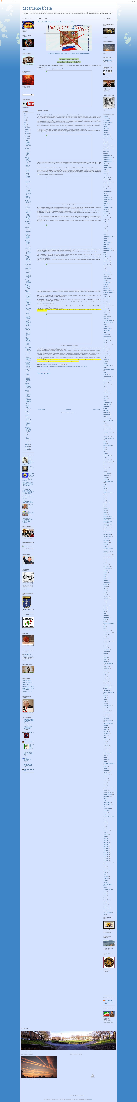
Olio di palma (106, 617)
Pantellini (105, 647)
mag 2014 (27, 444)
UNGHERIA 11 (106, 844)
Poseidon (105, 681)
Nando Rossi (106, 580)
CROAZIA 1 (105, 310)
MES (104, 560)
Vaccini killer (106, 870)
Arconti (104, 169)
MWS (104, 578)
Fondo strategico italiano (108, 369)
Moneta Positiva (106, 568)
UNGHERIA (105, 838)
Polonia (105, 676)
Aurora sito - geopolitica (27, 682)
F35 (104, 357)
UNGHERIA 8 (106, 858)
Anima (104, 153)
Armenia (105, 173)
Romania (105, 725)
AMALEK (105, 143)
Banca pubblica (106, 191)
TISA (104, 819)
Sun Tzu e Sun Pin (107, 804)
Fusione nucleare (107, 384)
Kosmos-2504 (106, 475)
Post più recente (41, 409)
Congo (104, 294)
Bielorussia (105, 209)
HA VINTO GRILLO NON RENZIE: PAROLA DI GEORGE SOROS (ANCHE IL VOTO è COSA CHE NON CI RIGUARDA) (28, 491)
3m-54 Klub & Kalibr (107, 122)
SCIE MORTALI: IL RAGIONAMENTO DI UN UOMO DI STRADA (28, 294)
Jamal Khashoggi (107, 455)
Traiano (105, 824)
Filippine (105, 363)
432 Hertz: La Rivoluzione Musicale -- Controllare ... (28, 184)
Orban (104, 628)
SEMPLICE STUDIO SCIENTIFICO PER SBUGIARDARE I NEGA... (28, 161)
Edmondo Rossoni (107, 328)
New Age (105, 590)
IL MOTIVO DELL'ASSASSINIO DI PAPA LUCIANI (28, 423)
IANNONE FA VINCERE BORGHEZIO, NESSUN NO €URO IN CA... (28, 430)
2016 (25, 122)
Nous (104, 603)
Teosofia (105, 812)
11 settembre (106, 118)
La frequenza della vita (108, 481)
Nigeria (104, 594)
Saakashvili (105, 739)
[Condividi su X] (63, 364)
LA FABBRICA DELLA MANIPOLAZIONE (28, 270)
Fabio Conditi (106, 359)
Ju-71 (104, 457)
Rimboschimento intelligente (106, 715)
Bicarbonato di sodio (107, 207)
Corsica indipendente (107, 305)
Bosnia (104, 223)
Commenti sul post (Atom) (71, 412)
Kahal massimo (106, 459)
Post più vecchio (96, 409)
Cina (104, 270)
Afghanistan (105, 130)
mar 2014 (27, 448)
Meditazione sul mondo (108, 548)
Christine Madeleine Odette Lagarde (107, 265)
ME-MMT (105, 546)
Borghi (104, 221)
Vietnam (105, 880)
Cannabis (105, 238)
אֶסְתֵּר (104, 914)
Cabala (104, 234)
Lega (104, 486)
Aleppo (104, 141)
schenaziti (105, 748)
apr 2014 (27, 446)
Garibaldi (105, 388)
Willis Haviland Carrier (108, 889)
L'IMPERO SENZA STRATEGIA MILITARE (28, 417)
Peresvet (105, 661)
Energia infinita (106, 336)
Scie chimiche (106, 750)
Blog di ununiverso (28, 764)
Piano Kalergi (106, 668)
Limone (104, 495)
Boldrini (105, 215)
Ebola (104, 324)
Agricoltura (105, 132)
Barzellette (105, 195)
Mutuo (104, 576)
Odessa (105, 609)
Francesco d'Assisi (107, 376)
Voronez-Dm (106, 882)
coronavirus (105, 296)
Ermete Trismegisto (107, 344)
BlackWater (105, 213)
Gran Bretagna (106, 418)
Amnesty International (108, 146)
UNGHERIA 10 (106, 842)
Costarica (105, 308)
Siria (104, 776)
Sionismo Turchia (107, 774)
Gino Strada (105, 410)
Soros (104, 784)
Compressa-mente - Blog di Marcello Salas (28, 689)
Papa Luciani (106, 651)
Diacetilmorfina (106, 316)
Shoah (104, 761)
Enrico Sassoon (106, 340)
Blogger (90, 1099)
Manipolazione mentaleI (108, 531)
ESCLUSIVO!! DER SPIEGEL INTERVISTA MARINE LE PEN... (28, 350)
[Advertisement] (112, 985)
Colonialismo (106, 288)
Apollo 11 (105, 163)
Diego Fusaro (106, 318)
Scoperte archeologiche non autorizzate (108, 753)
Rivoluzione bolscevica (108, 723)
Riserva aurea (106, 718)
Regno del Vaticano (107, 705)
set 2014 (27, 133)
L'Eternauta (105, 479)
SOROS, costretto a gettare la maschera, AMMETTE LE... (27, 378)
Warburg (105, 887)
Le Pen (104, 484)
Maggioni (105, 514)
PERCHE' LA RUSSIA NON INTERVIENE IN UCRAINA (28, 393)
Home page (68, 409)
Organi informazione (71, 366)
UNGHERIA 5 (106, 852)
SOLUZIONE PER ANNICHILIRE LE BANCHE (27, 286)
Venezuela (85, 366)
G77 (104, 386)
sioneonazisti (106, 770)
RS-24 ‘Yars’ (106, 731)
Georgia (105, 396)
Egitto (104, 332)
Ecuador (105, 326)
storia (104, 800)
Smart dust (105, 780)
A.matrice (105, 126)
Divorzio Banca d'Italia (108, 322)
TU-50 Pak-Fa (106, 830)
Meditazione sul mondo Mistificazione (108, 552)
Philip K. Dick (106, 666)
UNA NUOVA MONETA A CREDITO (31, 506)
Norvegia (105, 601)
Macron (105, 510)
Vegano (105, 872)
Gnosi (104, 416)
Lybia (104, 504)
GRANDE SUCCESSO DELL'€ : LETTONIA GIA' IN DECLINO (27, 217)
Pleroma (105, 670)
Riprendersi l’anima (28, 765)
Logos (104, 500)
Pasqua (105, 653)
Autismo (105, 183)
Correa (104, 301)
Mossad (105, 572)
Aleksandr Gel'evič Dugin (108, 138)
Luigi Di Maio (106, 502)
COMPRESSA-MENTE (29, 732)
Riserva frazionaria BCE (108, 720)
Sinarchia (105, 768)
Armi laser (105, 175)
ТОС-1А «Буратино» (107, 912)
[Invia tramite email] (60, 364)
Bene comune (44, 366)
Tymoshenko (106, 834)
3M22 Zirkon (106, 124)
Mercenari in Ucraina (107, 554)
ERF (104, 342)
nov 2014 (27, 129)
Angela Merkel (106, 151)
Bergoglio (105, 201)
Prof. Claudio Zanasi (107, 685)
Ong (104, 621)
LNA (104, 497)
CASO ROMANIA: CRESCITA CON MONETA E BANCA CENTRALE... (28, 259)
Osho (104, 636)
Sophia (104, 782)
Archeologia (105, 165)
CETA (104, 254)
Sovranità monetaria (107, 794)
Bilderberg (105, 211)
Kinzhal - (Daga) (106, 473)
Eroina (104, 346)
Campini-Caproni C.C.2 (108, 236)
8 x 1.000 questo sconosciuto (28, 344)
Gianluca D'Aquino (107, 404)
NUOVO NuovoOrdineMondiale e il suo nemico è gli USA (28, 203)
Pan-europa (105, 645)
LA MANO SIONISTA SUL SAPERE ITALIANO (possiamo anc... (27, 176)
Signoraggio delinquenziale (108, 763)
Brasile (104, 226)
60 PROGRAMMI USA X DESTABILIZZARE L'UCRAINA (28, 357)
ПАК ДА (105, 906)
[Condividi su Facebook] (64, 364)
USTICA (105, 868)
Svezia (104, 806)
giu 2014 (27, 138)
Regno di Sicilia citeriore (108, 707)
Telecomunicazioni (107, 808)
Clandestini (105, 276)
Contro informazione (26, 680)
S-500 (104, 737)
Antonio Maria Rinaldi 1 (108, 159)
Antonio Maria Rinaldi (107, 157)
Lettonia (105, 488)
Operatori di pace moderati (108, 623)
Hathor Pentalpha (107, 425)
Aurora (25, 758)
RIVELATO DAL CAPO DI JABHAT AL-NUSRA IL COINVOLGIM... (28, 191)
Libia (104, 490)
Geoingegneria (106, 394)
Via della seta (106, 878)
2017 (25, 120)
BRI (104, 228)
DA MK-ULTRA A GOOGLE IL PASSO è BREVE (28, 275)
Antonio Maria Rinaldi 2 (108, 161)
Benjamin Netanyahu (107, 199)
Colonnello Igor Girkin (107, 290)
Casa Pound (106, 244)
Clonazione (105, 284)
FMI (104, 367)
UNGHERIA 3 (106, 848)
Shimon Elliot (106, 759)
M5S (104, 506)
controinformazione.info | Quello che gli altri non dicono (29, 720)
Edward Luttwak (106, 330)
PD (104, 655)
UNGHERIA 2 (106, 846)
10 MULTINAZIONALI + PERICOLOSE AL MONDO (28, 310)
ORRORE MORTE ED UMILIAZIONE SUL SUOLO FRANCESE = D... (28, 323)
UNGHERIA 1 (106, 840)
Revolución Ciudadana (108, 713)
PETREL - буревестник (108, 663)
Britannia (105, 230)
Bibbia (104, 205)
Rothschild (105, 727)
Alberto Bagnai (106, 134)
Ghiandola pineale (107, 402)
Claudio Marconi (106, 278)
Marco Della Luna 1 (107, 536)
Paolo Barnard (106, 649)
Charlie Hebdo (106, 256)
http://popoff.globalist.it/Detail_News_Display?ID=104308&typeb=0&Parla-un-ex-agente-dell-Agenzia (68, 53)
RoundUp (105, 729)
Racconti (105, 703)
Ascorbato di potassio (107, 181)
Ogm (104, 611)
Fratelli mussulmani (107, 380)
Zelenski (105, 893)
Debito (104, 314)
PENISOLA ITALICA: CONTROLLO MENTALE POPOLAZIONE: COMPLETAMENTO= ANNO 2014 (27, 520)
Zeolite (104, 897)
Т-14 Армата (106, 910)
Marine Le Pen (106, 538)
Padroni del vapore (107, 641)
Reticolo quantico (107, 710)
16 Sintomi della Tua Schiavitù (27, 197)
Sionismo (105, 772)
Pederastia (105, 657)
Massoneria (105, 542)
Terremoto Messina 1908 (108, 816)
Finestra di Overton (107, 365)
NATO (104, 588)
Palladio (105, 643)
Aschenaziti (105, 179)
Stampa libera (106, 796)
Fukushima (105, 382)
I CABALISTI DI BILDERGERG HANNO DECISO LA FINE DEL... (28, 386)
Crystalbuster (106, 312)
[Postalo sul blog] (62, 364)
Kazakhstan (105, 467)
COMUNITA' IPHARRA (108, 292)
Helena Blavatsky (107, 428)
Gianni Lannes (106, 406)
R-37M (104, 701)
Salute (104, 741)
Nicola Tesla (106, 592)
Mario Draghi (106, 540)
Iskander (105, 453)
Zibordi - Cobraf (106, 899)
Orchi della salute (107, 630)
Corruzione (51, 366)
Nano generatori (106, 582)
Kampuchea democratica (108, 463)
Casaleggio (105, 246)
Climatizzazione (106, 282)
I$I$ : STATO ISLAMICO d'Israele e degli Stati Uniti (27, 236)
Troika (104, 826)
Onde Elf (105, 619)
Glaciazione (105, 412)
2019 (25, 117)
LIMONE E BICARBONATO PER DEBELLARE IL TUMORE (28, 401)
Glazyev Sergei (106, 414)
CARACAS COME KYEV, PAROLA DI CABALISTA (28, 408)
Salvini (104, 743)
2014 (25, 126)
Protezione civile (106, 690)
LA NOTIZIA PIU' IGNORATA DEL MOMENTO (28, 210)
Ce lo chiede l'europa (107, 250)
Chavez (105, 258)
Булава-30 (105, 903)
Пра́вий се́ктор (106, 908)
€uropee (105, 116)
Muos (104, 574)
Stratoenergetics (106, 802)
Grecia (104, 423)
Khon (104, 471)
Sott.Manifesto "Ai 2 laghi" (108, 787)
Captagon (105, 240)
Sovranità (78, 366)
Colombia (105, 286)
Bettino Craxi (106, 203)
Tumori (104, 832)
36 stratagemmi (106, 120)
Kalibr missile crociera (108, 461)
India (104, 441)
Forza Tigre (105, 374)
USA (81, 366)
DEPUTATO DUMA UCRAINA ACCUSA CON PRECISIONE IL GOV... (28, 244)
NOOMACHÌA (106, 598)
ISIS (104, 451)
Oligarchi (105, 615)
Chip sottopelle (106, 262)
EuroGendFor (106, 355)
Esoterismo (105, 348)
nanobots (105, 584)
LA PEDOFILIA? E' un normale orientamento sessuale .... (31, 514)
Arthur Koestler (106, 177)
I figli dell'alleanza (107, 430)
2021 (25, 113)
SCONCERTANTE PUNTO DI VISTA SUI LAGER (27, 224)
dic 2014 (27, 127)
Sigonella (105, 766)
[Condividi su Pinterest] (66, 364)
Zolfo (104, 901)
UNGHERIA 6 (106, 854)
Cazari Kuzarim (106, 248)
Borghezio (105, 219)
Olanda (104, 613)
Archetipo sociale (107, 167)
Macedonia (105, 508)
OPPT (104, 626)
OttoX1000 (105, 638)
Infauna (105, 443)
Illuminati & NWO (107, 436)
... (29, 733)
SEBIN (104, 755)
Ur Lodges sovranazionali (108, 862)
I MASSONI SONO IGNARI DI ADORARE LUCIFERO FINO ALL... (28, 365)
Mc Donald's (106, 544)
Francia (105, 378)
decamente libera (37, 8)
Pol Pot (105, 674)
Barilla (104, 193)
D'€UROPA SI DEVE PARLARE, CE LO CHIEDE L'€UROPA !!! (27, 152)
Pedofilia (105, 659)
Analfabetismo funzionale (108, 148)
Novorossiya (106, 605)
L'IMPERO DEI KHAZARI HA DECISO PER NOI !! (28, 316)
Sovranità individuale (107, 792)
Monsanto (105, 570)
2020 (25, 115)
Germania (105, 398)
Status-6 (105, 798)
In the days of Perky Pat (108, 438)
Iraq (104, 449)
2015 (25, 124)
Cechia (104, 252)
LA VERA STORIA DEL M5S (31, 468)
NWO (65, 366)
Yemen (104, 891)
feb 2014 (27, 449)
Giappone (105, 408)
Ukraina (105, 836)
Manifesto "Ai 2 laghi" (107, 516)
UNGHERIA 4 (106, 850)
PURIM (104, 697)
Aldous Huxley (106, 136)
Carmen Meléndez (107, 242)
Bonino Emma (106, 217)
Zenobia (105, 895)
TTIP (104, 828)
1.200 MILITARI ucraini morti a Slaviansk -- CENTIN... (28, 440)
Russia (104, 735)
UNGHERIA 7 (106, 856)
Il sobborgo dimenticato (108, 432)
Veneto (104, 874)
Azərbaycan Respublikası (108, 188)
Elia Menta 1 (106, 334)
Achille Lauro (106, 128)
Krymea (105, 477)
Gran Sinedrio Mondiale (108, 420)
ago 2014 (27, 135)
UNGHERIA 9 (106, 860)
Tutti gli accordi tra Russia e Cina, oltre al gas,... (27, 372)
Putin (104, 699)
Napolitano (105, 586)
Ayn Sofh (105, 186)
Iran (104, 447)
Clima (104, 280)
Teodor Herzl (106, 810)
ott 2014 (27, 131)
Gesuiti (104, 400)
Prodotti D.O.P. (106, 683)
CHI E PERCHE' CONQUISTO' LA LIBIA (28, 281)
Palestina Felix (25, 684)
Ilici (104, 434)
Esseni (104, 350)
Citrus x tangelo (106, 272)
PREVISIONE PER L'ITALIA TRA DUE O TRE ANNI (28, 251)
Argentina (105, 171)
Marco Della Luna (107, 534)
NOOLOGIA (105, 596)
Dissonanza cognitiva (107, 320)
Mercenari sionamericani (108, 556)
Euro (104, 353)
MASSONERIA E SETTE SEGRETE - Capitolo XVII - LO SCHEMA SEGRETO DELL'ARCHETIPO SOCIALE (28, 484)
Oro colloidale (106, 634)
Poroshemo (105, 678)
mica (104, 562)
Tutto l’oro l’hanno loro (28, 435)
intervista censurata (107, 445)
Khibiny (105, 469)
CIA (48, 366)
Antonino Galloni (106, 155)
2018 (25, 119)
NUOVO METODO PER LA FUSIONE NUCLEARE (28, 339)
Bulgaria (105, 232)
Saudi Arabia (106, 745)
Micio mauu (105, 564)
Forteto (104, 372)
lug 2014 (27, 136)
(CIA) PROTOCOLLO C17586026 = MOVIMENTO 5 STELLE (28, 497)
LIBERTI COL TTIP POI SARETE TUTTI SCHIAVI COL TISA (27, 168)
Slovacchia (105, 778)
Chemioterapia (106, 260)
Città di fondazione (107, 274)
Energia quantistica (107, 338)
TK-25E (105, 821)
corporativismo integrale (108, 298)
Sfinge (104, 757)
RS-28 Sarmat (106, 733)
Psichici (105, 695)
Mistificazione (61, 366)
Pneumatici (105, 672)
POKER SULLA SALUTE (27, 413)
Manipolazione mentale (108, 527)
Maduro (56, 366)
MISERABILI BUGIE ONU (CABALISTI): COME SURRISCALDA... (28, 302)
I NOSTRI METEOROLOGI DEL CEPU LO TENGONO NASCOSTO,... (28, 332)
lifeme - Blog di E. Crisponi (28, 686)
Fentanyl (105, 361)
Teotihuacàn (105, 814)
